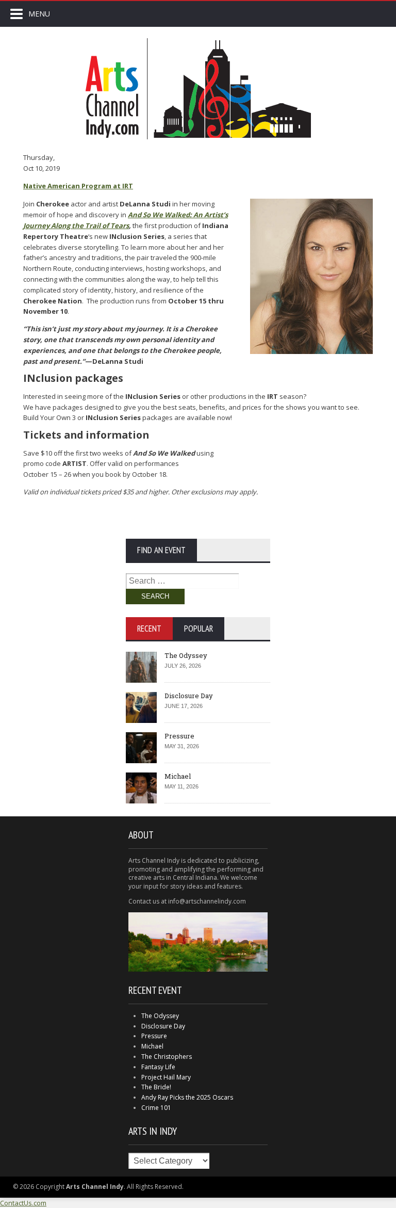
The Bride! (156, 1087)
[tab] (149, 628)
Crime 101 (156, 1107)
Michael (177, 776)
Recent (149, 628)
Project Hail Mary (166, 1077)
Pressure (179, 735)
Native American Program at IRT (78, 185)
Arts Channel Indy (198, 88)
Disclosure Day (188, 695)
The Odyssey (185, 655)
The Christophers (166, 1056)
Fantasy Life (158, 1066)
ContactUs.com (23, 1202)
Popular (198, 628)
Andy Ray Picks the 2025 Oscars (187, 1097)
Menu (39, 14)
